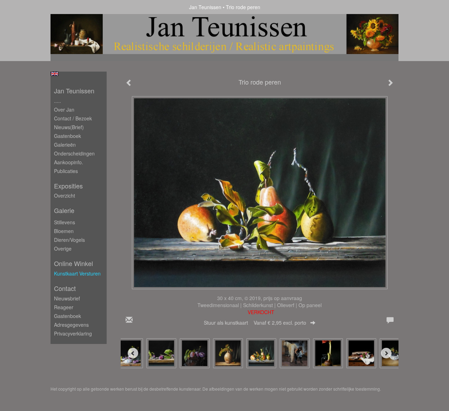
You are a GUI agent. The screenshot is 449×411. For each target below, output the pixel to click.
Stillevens (64, 222)
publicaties (66, 170)
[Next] (386, 353)
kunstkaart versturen (77, 273)
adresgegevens (71, 324)
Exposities (68, 185)
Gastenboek (67, 135)
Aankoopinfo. (68, 162)
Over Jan (64, 109)
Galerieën (65, 144)
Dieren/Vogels (69, 239)
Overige (63, 248)
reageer (63, 307)
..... (57, 100)
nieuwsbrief (67, 298)
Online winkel (73, 263)
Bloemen (64, 230)
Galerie (64, 210)
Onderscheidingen (74, 153)
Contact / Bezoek (73, 118)
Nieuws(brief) (69, 127)
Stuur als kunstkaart (255, 322)
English (55, 74)
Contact (65, 288)
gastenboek (67, 315)
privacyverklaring (73, 333)
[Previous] (133, 353)
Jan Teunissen (205, 7)
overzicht (64, 195)
